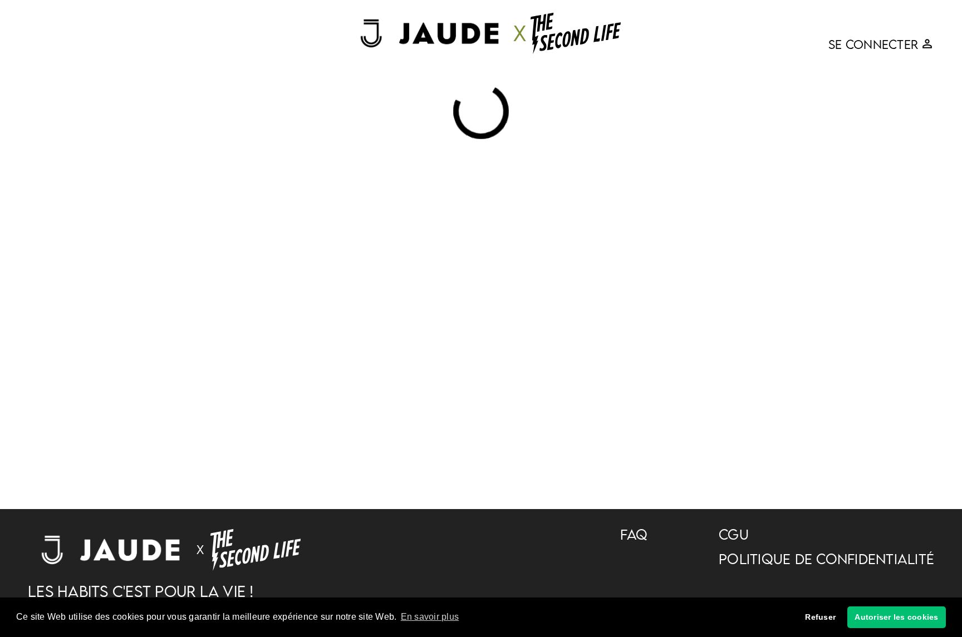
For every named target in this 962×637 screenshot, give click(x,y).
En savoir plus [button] (430, 616)
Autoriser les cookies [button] (896, 617)
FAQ (633, 534)
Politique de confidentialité (826, 559)
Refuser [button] (820, 617)
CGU (734, 534)
